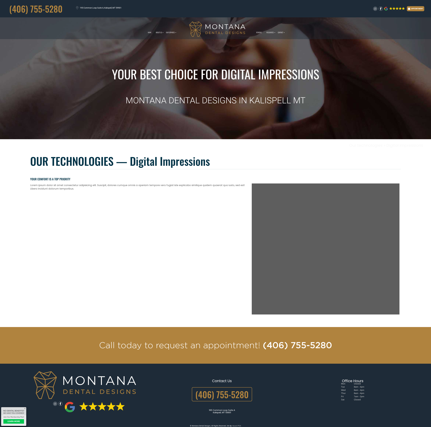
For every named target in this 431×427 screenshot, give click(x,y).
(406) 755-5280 (36, 8)
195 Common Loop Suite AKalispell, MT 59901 (222, 411)
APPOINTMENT (417, 9)
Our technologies (366, 145)
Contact (281, 33)
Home (149, 32)
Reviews (259, 32)
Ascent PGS (236, 426)
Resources (270, 33)
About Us (159, 33)
